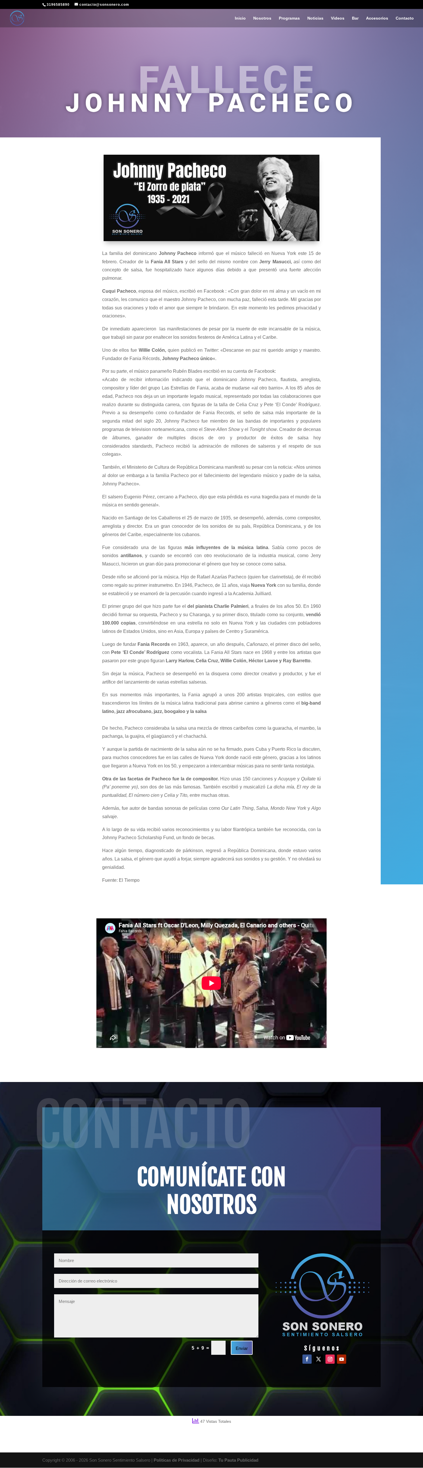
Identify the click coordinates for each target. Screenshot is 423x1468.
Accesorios (377, 18)
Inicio (240, 18)
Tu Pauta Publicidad (238, 1460)
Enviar (242, 1348)
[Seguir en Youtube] (341, 1359)
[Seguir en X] (318, 1359)
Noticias (315, 18)
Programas (289, 18)
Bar (355, 18)
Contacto (405, 18)
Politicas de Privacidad (176, 1460)
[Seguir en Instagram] (330, 1359)
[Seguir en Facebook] (307, 1359)
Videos (337, 18)
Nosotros (262, 18)
